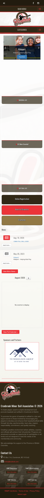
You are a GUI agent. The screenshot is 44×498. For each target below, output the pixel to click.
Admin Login (22, 494)
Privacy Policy (34, 491)
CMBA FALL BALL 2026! (21, 241)
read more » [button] (6, 245)
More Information (11, 472)
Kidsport (16, 257)
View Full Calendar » (10, 332)
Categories (22, 29)
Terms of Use (23, 491)
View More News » (9, 271)
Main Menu (22, 8)
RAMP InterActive (11, 491)
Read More (22, 57)
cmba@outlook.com (11, 461)
